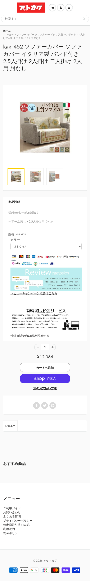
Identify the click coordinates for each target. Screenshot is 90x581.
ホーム (7, 30)
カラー (15, 239)
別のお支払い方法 (45, 388)
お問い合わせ (12, 512)
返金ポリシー (12, 533)
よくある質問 (12, 516)
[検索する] (83, 18)
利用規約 (9, 529)
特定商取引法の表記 (16, 524)
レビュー (10, 425)
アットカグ (50, 560)
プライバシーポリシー (17, 520)
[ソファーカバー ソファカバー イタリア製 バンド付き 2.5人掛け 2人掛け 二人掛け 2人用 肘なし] (45, 127)
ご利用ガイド (12, 508)
